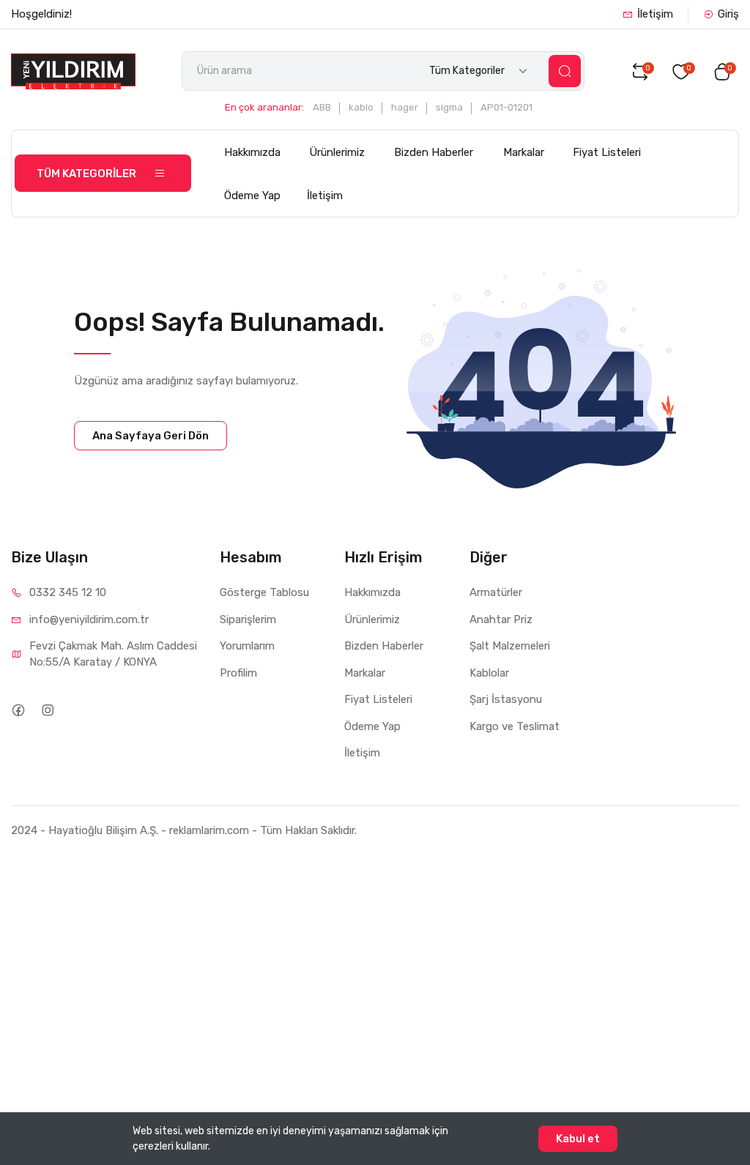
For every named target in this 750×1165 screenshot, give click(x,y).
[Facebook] (18, 710)
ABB (322, 107)
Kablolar (489, 673)
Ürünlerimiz (337, 152)
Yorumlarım (247, 645)
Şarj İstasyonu (505, 699)
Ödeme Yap (252, 195)
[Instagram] (47, 710)
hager (404, 107)
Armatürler (495, 592)
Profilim (238, 673)
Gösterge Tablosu (264, 592)
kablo (361, 107)
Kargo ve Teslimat (514, 726)
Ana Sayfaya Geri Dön (150, 435)
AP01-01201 (506, 107)
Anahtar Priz (500, 619)
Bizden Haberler (433, 152)
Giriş (728, 14)
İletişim (655, 14)
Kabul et (578, 1138)
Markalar (523, 152)
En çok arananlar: (264, 107)
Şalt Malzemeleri (509, 645)
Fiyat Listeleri (607, 152)
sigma (449, 107)
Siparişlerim (248, 619)
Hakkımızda (252, 152)
